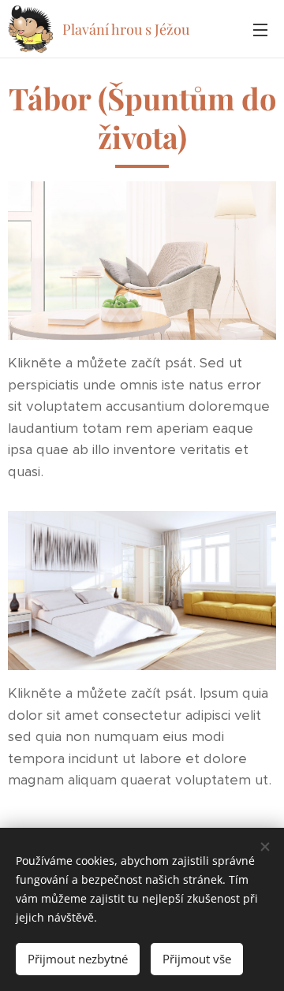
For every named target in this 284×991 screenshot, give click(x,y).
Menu (260, 29)
